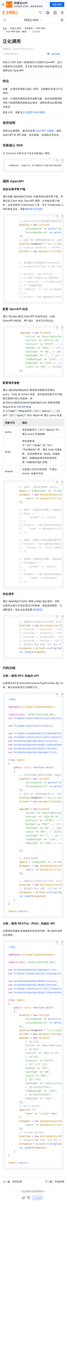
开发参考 (29, 28)
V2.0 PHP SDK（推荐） (17, 31)
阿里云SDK (15, 28)
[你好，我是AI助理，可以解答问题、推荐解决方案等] (47, 12)
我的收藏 (56, 53)
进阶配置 (37, 609)
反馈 (39, 1197)
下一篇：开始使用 (54, 1181)
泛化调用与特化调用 (34, 112)
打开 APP (57, 4)
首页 (5, 28)
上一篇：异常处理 (12, 1181)
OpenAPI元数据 (45, 130)
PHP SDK (40, 28)
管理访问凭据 (34, 209)
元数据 (20, 406)
